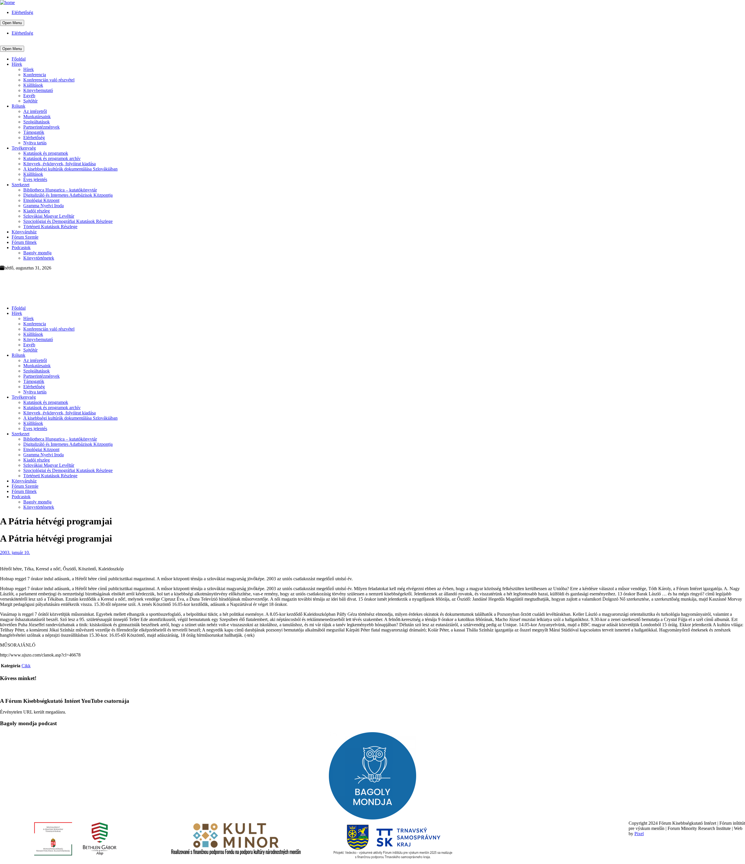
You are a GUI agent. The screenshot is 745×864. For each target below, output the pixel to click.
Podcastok (21, 247)
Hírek (17, 64)
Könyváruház (24, 231)
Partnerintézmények (41, 127)
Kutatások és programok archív (52, 158)
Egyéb (29, 95)
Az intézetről (35, 111)
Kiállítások (33, 85)
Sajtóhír (30, 100)
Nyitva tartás (35, 142)
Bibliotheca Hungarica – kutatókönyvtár (60, 189)
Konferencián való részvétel (48, 79)
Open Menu (12, 23)
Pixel (639, 833)
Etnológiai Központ (41, 200)
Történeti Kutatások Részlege (50, 226)
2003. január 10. (15, 552)
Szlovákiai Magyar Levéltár (48, 216)
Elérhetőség (22, 12)
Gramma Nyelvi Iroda (43, 205)
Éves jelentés (35, 179)
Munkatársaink (37, 116)
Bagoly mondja (37, 252)
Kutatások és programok (45, 153)
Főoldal (19, 58)
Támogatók (33, 132)
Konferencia (34, 74)
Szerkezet (20, 184)
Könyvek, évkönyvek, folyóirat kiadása (59, 163)
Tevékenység (24, 148)
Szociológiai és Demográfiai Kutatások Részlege (68, 221)
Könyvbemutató (38, 90)
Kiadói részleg (36, 210)
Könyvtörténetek (38, 258)
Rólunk (18, 106)
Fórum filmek (24, 242)
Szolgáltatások (36, 121)
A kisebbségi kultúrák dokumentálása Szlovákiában (70, 168)
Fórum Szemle (25, 237)
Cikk (26, 665)
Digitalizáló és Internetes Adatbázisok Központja (68, 195)
